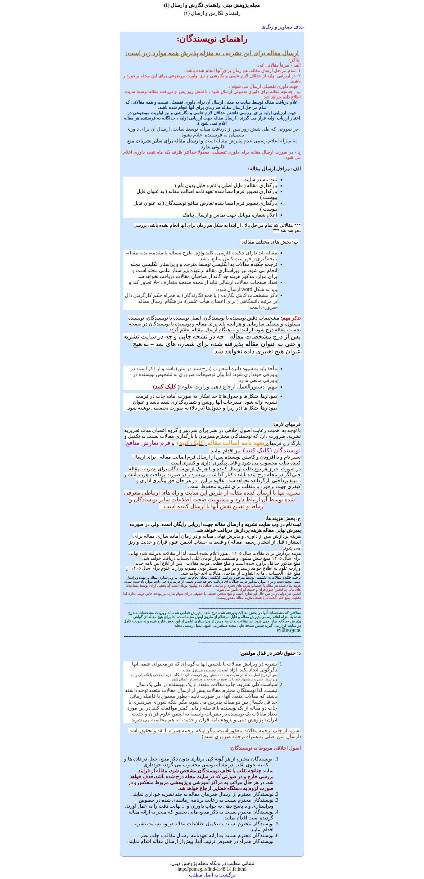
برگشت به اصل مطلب (212, 874)
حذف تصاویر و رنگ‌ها (282, 26)
